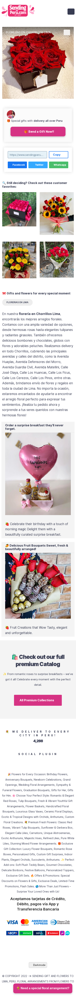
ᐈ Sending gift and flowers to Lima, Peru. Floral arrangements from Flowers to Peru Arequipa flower (38, 981)
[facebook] (4, 761)
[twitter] (11, 761)
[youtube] (27, 761)
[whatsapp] (64, 761)
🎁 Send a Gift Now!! (39, 131)
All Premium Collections (37, 700)
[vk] (42, 761)
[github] (34, 761)
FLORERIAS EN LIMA (17, 302)
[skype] (72, 761)
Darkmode (39, 965)
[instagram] (19, 761)
